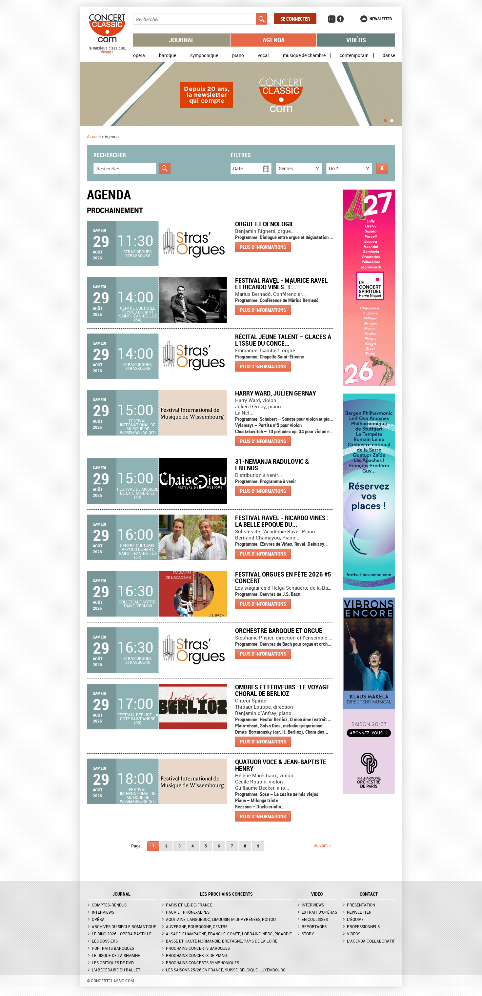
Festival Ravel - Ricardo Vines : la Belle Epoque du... (282, 521)
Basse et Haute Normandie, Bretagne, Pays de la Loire (221, 941)
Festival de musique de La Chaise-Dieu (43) (137, 492)
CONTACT (369, 894)
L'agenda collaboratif (371, 941)
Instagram (331, 19)
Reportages (314, 926)
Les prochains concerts (226, 894)
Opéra (139, 55)
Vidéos (356, 39)
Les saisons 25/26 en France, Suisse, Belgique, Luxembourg (226, 969)
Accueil (94, 136)
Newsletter (381, 19)
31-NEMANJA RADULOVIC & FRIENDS (272, 464)
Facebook (340, 19)
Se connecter (295, 18)
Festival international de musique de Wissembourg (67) (138, 426)
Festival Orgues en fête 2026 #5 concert (283, 577)
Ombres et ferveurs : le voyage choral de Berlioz (282, 690)
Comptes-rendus (109, 904)
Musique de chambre (304, 55)
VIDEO (317, 894)
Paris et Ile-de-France (189, 904)
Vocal (263, 55)
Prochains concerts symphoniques (202, 962)
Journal (181, 39)
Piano (238, 55)
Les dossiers (105, 941)
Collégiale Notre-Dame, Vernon (138, 603)
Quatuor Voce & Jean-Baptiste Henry (280, 765)
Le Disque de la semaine (116, 955)
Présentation (361, 904)
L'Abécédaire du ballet (116, 969)
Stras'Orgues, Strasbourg (137, 253)
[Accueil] (107, 52)
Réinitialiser (382, 168)
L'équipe (355, 919)
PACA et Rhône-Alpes (188, 912)
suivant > (322, 845)
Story (308, 933)
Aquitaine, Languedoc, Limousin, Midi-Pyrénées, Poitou (221, 919)
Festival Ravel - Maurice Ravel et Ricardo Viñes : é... (281, 283)
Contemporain (354, 55)
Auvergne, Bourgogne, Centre (197, 926)
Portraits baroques (113, 948)
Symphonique (204, 55)
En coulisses (315, 919)
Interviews (103, 912)
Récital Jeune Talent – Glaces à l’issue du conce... (283, 340)
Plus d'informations (263, 247)
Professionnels (363, 926)
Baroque (167, 55)
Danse (389, 55)
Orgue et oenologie (264, 223)
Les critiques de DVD (113, 962)
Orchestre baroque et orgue (278, 630)
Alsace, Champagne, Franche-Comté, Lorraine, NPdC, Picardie (229, 933)
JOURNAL (121, 894)
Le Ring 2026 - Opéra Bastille (121, 933)
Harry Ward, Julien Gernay (275, 393)
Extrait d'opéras (319, 912)
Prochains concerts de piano (196, 955)
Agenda (274, 39)
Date (238, 168)
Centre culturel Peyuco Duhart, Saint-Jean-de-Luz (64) (138, 313)
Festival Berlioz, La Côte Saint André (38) (137, 718)
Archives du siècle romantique (124, 926)
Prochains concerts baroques (198, 948)
